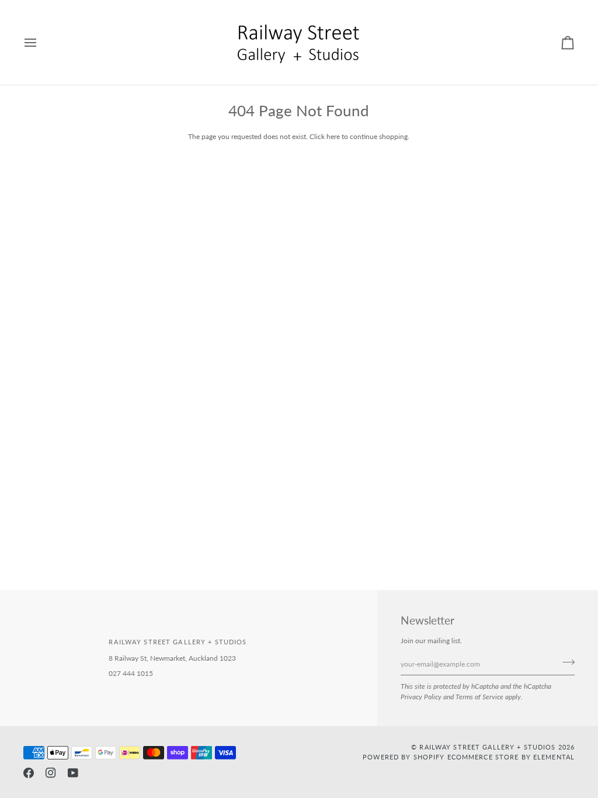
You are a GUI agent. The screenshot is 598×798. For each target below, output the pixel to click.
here (333, 136)
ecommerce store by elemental (511, 757)
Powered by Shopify (403, 757)
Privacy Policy (421, 696)
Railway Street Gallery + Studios (487, 747)
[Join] (565, 662)
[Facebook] (28, 773)
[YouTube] (73, 773)
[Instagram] (51, 773)
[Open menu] (40, 42)
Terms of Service (479, 696)
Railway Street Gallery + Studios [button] (177, 642)
